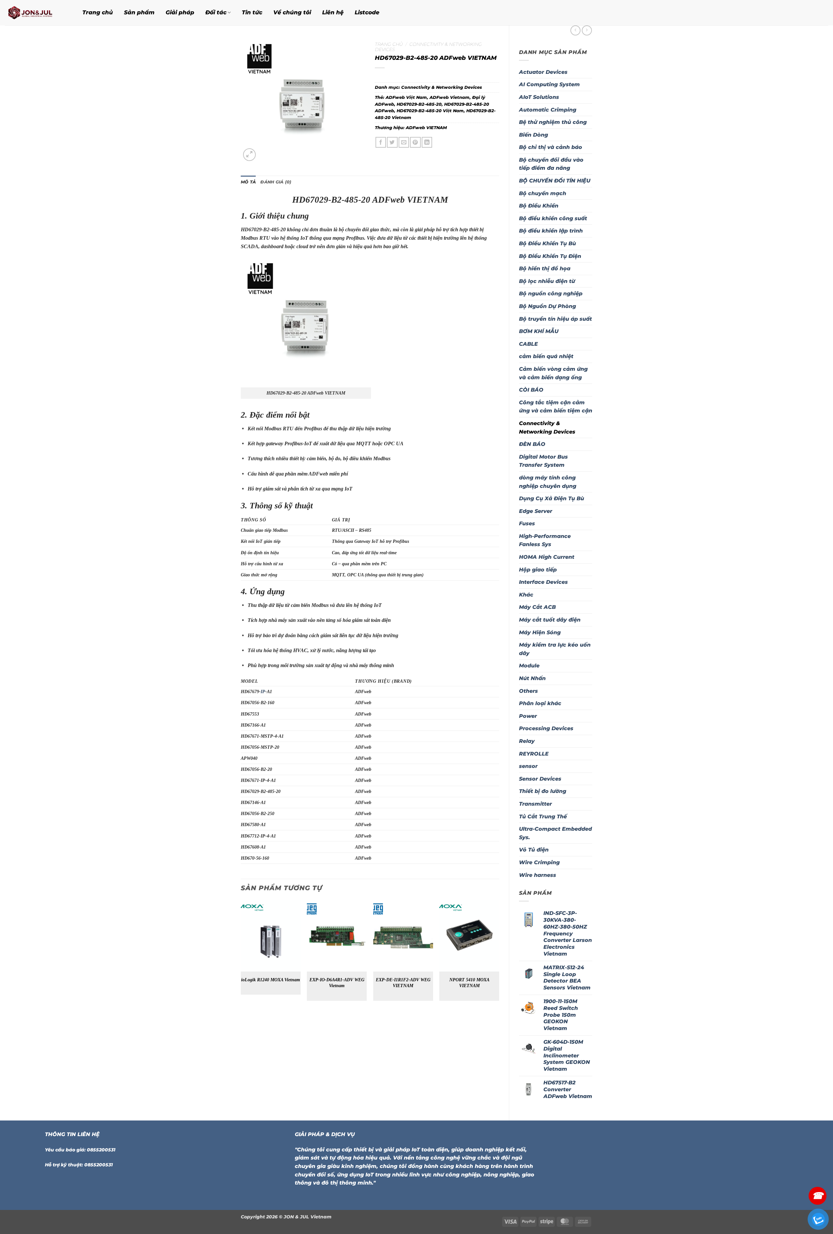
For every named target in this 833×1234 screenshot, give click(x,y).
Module (529, 666)
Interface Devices (543, 582)
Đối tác (215, 12)
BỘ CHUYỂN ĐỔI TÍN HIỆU (554, 181)
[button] (249, 154)
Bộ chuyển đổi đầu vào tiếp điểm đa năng (551, 164)
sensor (528, 766)
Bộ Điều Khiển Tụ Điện (550, 256)
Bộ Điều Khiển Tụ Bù (547, 243)
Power (528, 716)
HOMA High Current (546, 557)
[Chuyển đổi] (588, 594)
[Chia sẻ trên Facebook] (381, 142)
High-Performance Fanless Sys (545, 540)
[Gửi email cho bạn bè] (404, 142)
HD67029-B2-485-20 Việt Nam (430, 110)
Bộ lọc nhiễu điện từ (547, 281)
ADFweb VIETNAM (426, 127)
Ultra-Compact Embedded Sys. (555, 833)
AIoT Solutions (539, 97)
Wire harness (537, 875)
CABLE (528, 344)
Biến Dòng (533, 135)
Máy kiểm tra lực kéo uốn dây (555, 649)
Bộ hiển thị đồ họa (544, 268)
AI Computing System (549, 84)
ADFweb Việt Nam (406, 97)
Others (528, 691)
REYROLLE (534, 754)
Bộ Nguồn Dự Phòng (547, 306)
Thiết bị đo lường (542, 791)
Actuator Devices (543, 72)
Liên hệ (333, 12)
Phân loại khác (540, 703)
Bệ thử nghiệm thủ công (553, 122)
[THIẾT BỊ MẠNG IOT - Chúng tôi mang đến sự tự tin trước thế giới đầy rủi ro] (35, 12)
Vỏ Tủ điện (534, 850)
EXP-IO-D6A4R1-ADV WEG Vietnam (336, 982)
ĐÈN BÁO (532, 444)
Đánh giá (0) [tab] (275, 182)
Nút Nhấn (532, 678)
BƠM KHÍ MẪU (538, 331)
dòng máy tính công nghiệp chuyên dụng (547, 482)
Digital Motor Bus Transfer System (543, 461)
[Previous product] (587, 30)
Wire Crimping (539, 862)
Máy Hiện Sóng (540, 632)
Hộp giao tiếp (538, 570)
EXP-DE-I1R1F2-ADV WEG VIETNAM (403, 982)
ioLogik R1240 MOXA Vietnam (270, 979)
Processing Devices (546, 728)
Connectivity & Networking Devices (547, 427)
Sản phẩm (139, 12)
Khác (526, 595)
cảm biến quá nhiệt (546, 356)
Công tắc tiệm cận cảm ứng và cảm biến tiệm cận (555, 406)
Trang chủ (97, 12)
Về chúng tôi (292, 12)
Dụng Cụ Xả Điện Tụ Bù (551, 498)
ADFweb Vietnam (450, 97)
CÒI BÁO (531, 390)
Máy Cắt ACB (537, 607)
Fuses (527, 523)
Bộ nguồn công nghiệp (550, 293)
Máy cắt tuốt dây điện (549, 620)
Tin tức (252, 12)
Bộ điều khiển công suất (553, 218)
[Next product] (575, 30)
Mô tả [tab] (248, 182)
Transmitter (535, 804)
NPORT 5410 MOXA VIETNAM (469, 982)
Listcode (367, 12)
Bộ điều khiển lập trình (551, 231)
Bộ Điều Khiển (538, 206)
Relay (527, 741)
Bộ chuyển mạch (542, 193)
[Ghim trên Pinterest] (415, 142)
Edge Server (535, 511)
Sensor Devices (540, 779)
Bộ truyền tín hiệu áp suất (555, 319)
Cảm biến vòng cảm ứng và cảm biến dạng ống (553, 373)
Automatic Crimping (547, 110)
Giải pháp (180, 12)
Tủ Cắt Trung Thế (543, 816)
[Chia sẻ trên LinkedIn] (427, 142)
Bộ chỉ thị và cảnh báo (550, 147)
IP (263, 691)
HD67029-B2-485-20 (419, 104)
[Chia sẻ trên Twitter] (392, 142)
